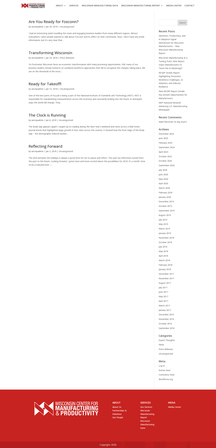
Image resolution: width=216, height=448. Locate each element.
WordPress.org (166, 379)
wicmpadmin (37, 26)
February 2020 (165, 192)
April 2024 (163, 151)
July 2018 (163, 246)
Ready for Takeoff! (45, 83)
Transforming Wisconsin (50, 52)
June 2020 (163, 174)
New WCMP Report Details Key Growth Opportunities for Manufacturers (173, 95)
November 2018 (166, 237)
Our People (117, 417)
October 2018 (165, 242)
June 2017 (163, 291)
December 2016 (166, 314)
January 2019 (165, 233)
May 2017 (163, 296)
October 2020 (165, 160)
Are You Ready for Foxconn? (53, 21)
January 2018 (165, 269)
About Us (116, 407)
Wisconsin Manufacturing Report (140, 5)
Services (73, 5)
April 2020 (163, 183)
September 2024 (167, 147)
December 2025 (166, 133)
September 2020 (167, 165)
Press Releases (67, 57)
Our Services (146, 407)
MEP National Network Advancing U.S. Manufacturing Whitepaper (173, 106)
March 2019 (164, 228)
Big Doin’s (182, 121)
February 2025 (165, 142)
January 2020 (165, 197)
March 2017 (164, 305)
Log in (162, 365)
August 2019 (165, 215)
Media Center (173, 5)
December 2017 (166, 273)
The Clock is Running (47, 115)
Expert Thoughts (167, 340)
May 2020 (163, 179)
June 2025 (163, 138)
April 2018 (163, 255)
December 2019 (166, 201)
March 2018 (164, 260)
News (161, 344)
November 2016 (166, 319)
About (59, 5)
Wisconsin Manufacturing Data (100, 5)
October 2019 (165, 206)
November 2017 (166, 278)
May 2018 (163, 251)
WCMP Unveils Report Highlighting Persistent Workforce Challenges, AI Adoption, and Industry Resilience (171, 79)
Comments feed (166, 374)
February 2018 (165, 264)
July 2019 (163, 219)
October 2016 (165, 323)
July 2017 (163, 287)
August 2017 (165, 283)
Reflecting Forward (45, 146)
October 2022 (165, 156)
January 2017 (165, 310)
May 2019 (163, 224)
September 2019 (167, 210)
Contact (189, 5)
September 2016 (167, 328)
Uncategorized (67, 26)
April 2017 (163, 301)
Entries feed (164, 370)
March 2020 (164, 188)
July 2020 (163, 170)
